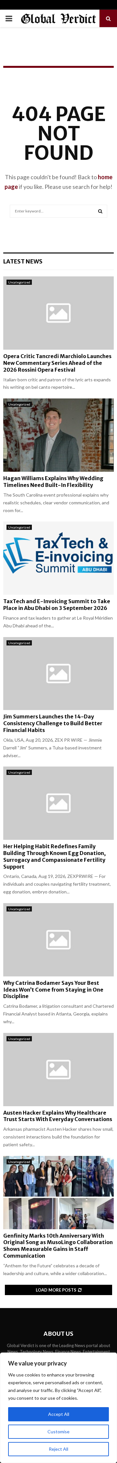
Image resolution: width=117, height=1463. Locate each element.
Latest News (23, 261)
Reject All (58, 1449)
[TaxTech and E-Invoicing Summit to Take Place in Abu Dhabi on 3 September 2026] (58, 558)
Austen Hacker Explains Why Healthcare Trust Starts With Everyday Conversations (57, 1116)
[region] (58, 1408)
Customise (58, 1431)
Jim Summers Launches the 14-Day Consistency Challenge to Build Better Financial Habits (52, 723)
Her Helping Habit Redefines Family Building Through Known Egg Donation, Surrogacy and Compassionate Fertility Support (54, 856)
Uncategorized (19, 282)
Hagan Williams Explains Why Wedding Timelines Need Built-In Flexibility (53, 481)
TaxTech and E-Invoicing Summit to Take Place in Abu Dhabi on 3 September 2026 (56, 604)
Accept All (58, 1414)
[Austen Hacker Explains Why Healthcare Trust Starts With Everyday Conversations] (58, 1069)
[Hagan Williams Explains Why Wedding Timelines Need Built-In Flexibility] (58, 435)
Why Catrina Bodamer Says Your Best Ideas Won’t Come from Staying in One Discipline (53, 990)
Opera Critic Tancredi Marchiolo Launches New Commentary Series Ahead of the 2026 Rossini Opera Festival (57, 363)
